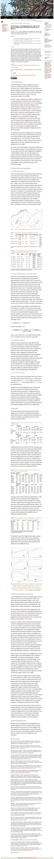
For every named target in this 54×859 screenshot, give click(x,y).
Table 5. (13, 517)
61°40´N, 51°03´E (20, 244)
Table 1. (13, 232)
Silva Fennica (31, 32)
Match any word (49, 24)
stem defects (20, 65)
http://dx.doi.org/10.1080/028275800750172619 (24, 850)
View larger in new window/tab (33, 590)
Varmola (23, 639)
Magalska (31, 297)
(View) (16, 67)
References (4, 31)
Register (46, 33)
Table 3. (13, 422)
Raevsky (20, 110)
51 (36, 32)
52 (49, 66)
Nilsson (20, 114)
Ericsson (19, 144)
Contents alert (47, 44)
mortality (25, 65)
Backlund (33, 103)
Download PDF (32, 75)
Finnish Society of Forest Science (30, 857)
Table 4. (13, 469)
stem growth (36, 65)
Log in (46, 38)
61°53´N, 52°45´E (20, 239)
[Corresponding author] (21, 23)
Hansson (35, 112)
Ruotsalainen (34, 108)
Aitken (38, 659)
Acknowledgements (6, 30)
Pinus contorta (31, 65)
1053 (45, 78)
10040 (49, 67)
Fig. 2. (12, 583)
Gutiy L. (17, 31)
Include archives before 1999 (48, 30)
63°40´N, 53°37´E (20, 237)
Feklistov (24, 124)
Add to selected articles (38, 20)
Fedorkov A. (13, 31)
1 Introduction (5, 24)
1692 (13, 33)
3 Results (3, 27)
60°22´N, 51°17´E (20, 242)
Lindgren (18, 88)
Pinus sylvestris (14, 65)
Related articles (48, 54)
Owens (24, 96)
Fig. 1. (12, 229)
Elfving (23, 103)
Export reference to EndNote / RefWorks (48, 51)
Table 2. (13, 250)
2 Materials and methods (5, 26)
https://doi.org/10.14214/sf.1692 (20, 33)
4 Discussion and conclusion (5, 29)
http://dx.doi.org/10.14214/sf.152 (21, 819)
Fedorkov (22, 613)
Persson (13, 625)
